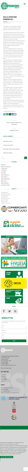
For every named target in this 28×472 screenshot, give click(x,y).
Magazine (3, 172)
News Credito (4, 177)
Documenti (3, 170)
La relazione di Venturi (7, 141)
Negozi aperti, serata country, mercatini (11, 149)
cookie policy (10, 449)
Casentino (3, 374)
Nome (3, 325)
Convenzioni (4, 168)
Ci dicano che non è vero (8, 145)
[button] (24, 3)
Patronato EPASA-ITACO (7, 387)
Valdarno (3, 376)
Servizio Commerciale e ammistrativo (10, 392)
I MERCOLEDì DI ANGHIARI (7, 152)
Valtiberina (4, 378)
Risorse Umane (4, 389)
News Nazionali (5, 183)
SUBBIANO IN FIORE (14, 130)
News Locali (4, 181)
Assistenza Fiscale (5, 391)
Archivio (5, 21)
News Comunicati (5, 175)
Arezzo (3, 381)
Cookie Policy (9, 457)
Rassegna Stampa (5, 185)
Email (3, 335)
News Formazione (5, 179)
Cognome (4, 330)
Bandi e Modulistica (6, 166)
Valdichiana (4, 379)
